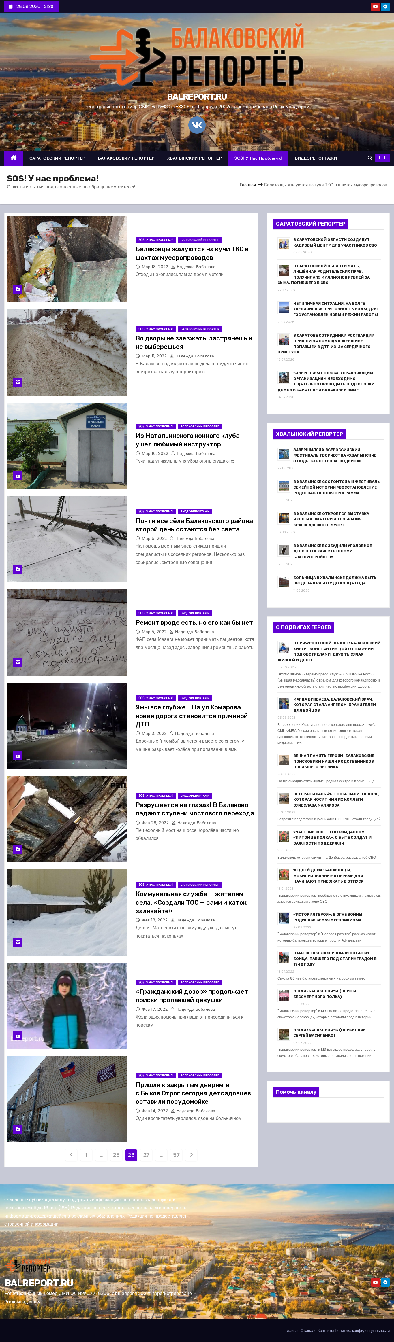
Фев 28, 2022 (156, 823)
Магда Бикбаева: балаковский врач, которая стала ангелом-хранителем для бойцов (334, 705)
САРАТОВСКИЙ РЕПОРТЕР (57, 158)
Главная (248, 185)
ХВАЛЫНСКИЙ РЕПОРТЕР (194, 158)
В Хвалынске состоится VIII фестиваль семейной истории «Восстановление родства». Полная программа (336, 487)
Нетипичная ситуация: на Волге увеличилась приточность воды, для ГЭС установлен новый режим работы (335, 309)
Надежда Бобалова (195, 267)
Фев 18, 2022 (155, 920)
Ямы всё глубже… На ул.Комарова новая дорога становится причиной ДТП (192, 715)
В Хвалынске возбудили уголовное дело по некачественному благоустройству (332, 551)
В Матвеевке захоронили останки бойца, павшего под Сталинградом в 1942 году (335, 958)
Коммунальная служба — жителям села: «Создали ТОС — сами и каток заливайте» (191, 902)
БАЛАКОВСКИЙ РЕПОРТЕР (126, 158)
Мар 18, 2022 (156, 267)
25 (116, 1155)
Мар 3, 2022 (155, 733)
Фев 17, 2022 (155, 1009)
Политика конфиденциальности (362, 1330)
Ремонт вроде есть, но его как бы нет (194, 622)
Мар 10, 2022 (156, 453)
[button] (370, 158)
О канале (308, 1330)
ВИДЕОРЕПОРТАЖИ (316, 158)
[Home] (13, 158)
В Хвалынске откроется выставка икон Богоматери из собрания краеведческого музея (331, 519)
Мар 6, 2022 (155, 538)
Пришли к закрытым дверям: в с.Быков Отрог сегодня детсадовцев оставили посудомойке (193, 1093)
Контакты (326, 1330)
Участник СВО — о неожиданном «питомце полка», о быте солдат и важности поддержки (332, 837)
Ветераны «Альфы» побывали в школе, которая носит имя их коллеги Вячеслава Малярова (336, 799)
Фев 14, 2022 (155, 1111)
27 (146, 1155)
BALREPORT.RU (197, 97)
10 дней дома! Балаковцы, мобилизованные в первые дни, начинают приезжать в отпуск (328, 875)
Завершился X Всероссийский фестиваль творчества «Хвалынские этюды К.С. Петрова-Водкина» (334, 455)
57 (176, 1155)
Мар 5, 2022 (155, 632)
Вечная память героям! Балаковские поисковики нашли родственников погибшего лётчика (333, 761)
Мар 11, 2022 (155, 356)
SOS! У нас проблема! (258, 158)
